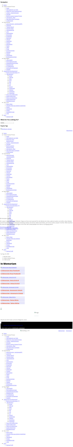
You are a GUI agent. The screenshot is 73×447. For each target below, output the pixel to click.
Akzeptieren (3, 227)
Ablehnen (8, 227)
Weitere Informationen (5, 228)
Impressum (15, 228)
